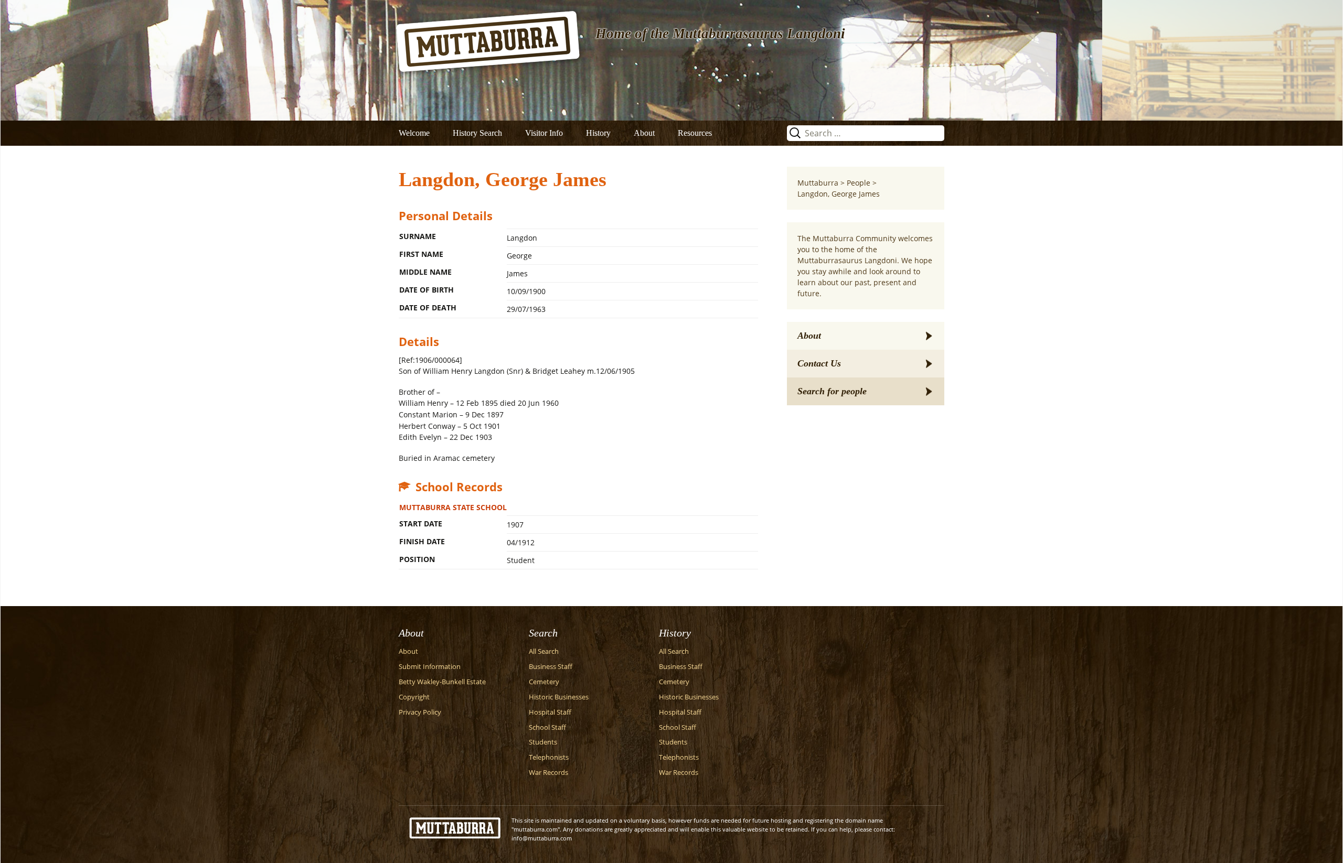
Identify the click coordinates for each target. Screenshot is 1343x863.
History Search (477, 132)
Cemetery (544, 681)
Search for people (832, 391)
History (598, 132)
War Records (548, 772)
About (644, 132)
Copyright (414, 697)
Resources (695, 132)
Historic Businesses (559, 697)
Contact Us (819, 363)
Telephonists (549, 757)
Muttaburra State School (453, 507)
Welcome (414, 132)
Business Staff (550, 666)
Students (543, 742)
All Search (544, 651)
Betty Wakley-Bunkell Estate (442, 681)
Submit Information (430, 666)
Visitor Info (544, 132)
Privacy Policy (420, 712)
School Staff (547, 727)
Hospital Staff (550, 712)
